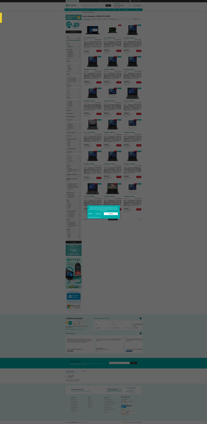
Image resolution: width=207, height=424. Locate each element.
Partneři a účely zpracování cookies (94, 217)
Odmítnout (98, 213)
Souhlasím (111, 213)
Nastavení (90, 213)
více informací (103, 210)
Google (98, 209)
